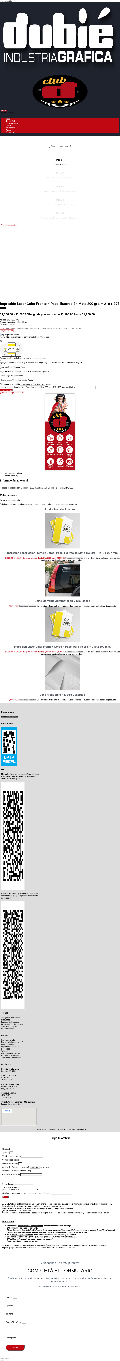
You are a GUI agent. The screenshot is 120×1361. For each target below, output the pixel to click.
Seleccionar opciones (74, 558)
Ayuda (8, 130)
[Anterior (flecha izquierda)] (1, 1360)
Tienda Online (11, 121)
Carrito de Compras (9, 1026)
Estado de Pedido (8, 1044)
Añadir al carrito (6, 390)
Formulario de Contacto (65, 1247)
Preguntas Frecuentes (10, 1053)
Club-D (8, 125)
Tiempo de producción (10, 384)
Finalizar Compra (8, 1029)
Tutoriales (5, 1051)
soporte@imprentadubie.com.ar (15, 1247)
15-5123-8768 (7, 1080)
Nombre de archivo (10, 1163)
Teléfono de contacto (11, 1156)
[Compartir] (6, 1358)
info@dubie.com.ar (8, 1075)
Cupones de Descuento (11, 1022)
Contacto (10, 132)
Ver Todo (10, 328)
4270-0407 (5, 1077)
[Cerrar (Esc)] (8, 1358)
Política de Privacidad (10, 1055)
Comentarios (7, 1184)
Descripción (11, 1338)
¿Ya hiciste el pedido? (11, 1187)
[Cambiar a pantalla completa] (3, 1358)
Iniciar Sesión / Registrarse (12, 1024)
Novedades (10, 128)
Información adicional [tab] (13, 473)
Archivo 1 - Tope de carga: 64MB (16, 1167)
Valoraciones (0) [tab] (11, 475)
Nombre (5, 1149)
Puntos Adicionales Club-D (12, 1042)
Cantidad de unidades (11, 1174)
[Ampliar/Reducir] (1, 1358)
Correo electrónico (10, 1160)
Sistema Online (12, 123)
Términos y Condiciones (11, 1058)
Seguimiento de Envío (10, 1047)
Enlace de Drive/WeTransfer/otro (16, 1171)
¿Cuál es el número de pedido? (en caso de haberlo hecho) (26, 1193)
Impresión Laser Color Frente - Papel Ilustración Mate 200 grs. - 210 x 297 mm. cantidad (36, 387)
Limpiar (48, 384)
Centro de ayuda (8, 1040)
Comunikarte (81, 1129)
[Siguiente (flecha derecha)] (3, 1360)
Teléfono (9, 1314)
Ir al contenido (6, 1)
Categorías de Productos (11, 1018)
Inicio (8, 119)
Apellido (5, 1153)
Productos (5, 1020)
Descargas (5, 1049)
